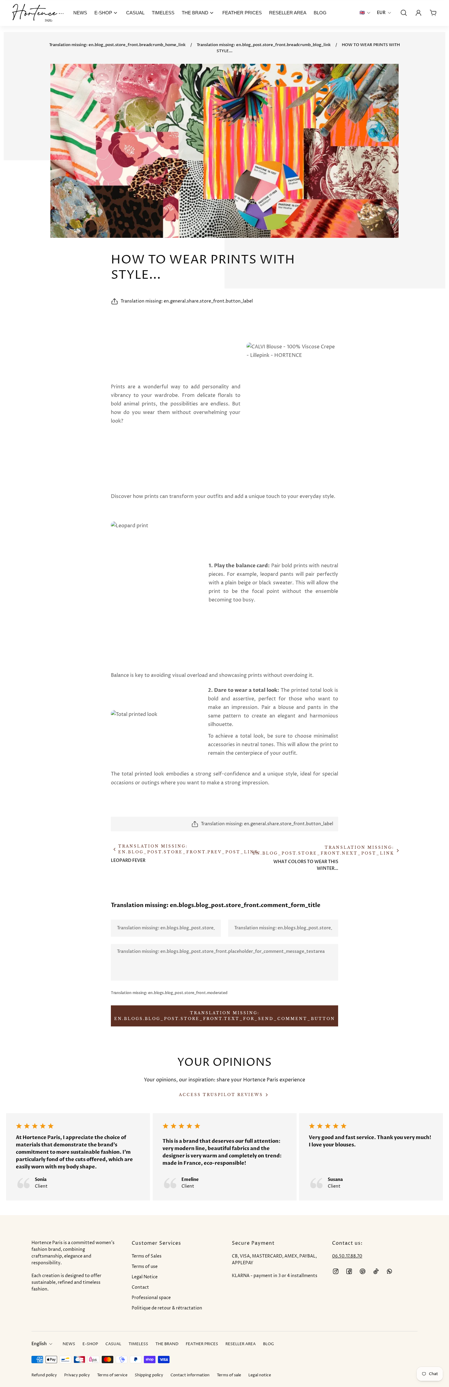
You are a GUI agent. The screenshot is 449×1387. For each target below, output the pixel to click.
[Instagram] (335, 1271)
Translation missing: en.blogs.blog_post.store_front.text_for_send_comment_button (224, 1016)
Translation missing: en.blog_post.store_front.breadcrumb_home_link (117, 45)
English (39, 1344)
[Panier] (433, 13)
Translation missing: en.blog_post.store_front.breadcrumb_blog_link (264, 45)
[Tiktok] (376, 1271)
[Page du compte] (418, 13)
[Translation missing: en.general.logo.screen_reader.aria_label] (38, 13)
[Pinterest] (362, 1271)
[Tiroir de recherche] (403, 13)
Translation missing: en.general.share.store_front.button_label (187, 301)
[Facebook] (349, 1271)
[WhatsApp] (389, 1271)
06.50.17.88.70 (347, 1256)
